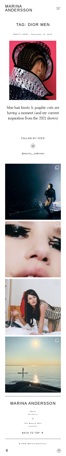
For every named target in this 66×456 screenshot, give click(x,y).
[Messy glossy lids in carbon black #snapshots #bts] (33, 249)
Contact (33, 426)
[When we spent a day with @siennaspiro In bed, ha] (33, 307)
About (33, 411)
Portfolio (33, 414)
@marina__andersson (33, 153)
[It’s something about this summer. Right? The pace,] (33, 365)
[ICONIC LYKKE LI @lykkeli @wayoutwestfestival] (33, 192)
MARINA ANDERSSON (18, 8)
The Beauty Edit (33, 423)
